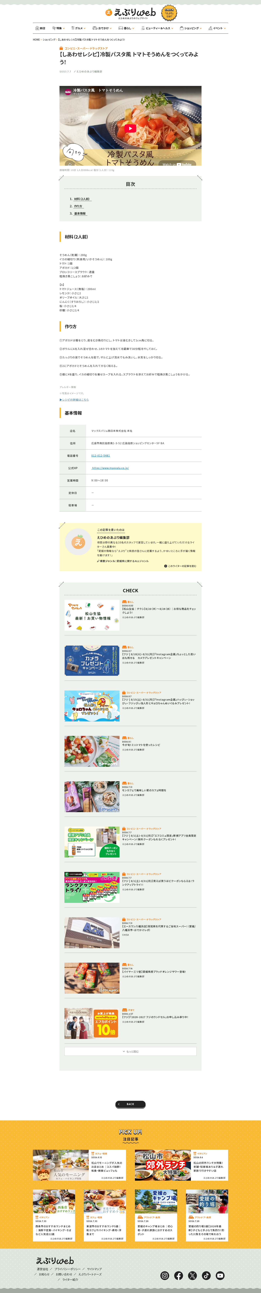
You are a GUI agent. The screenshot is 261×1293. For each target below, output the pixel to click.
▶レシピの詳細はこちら (74, 399)
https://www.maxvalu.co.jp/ (110, 468)
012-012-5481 (100, 455)
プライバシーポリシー (68, 1268)
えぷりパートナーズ (90, 1274)
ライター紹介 (70, 1279)
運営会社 (42, 1268)
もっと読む (132, 1051)
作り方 (78, 206)
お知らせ (44, 1274)
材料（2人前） (82, 199)
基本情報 (80, 213)
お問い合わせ (64, 1274)
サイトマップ (94, 1268)
